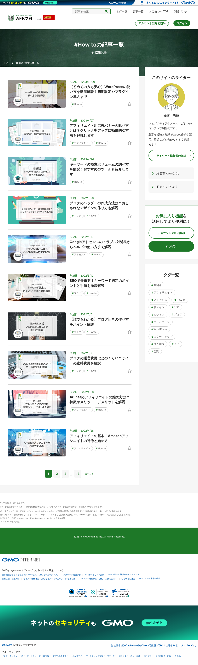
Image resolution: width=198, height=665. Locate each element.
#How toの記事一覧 (27, 62)
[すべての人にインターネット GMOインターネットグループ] (171, 2)
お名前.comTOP (159, 11)
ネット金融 (135, 656)
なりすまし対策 (128, 579)
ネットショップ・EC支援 (38, 656)
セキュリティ (76, 656)
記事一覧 (138, 11)
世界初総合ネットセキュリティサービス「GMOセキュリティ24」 (30, 575)
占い (175, 344)
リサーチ (111, 656)
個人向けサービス (163, 656)
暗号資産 (148, 656)
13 (78, 474)
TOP (6, 62)
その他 (178, 656)
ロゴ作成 (157, 344)
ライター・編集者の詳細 (171, 155)
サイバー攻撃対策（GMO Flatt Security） (99, 579)
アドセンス (79, 254)
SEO (175, 307)
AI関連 (156, 285)
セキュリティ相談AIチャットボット (123, 574)
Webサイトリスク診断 (94, 575)
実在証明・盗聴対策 (10, 579)
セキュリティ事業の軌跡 (149, 578)
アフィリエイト (81, 142)
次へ (87, 473)
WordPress (159, 329)
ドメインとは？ (167, 187)
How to (77, 104)
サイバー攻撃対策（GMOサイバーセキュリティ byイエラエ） (50, 579)
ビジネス (157, 314)
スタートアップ (161, 336)
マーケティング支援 (94, 656)
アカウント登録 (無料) (152, 23)
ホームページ (160, 321)
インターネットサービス (12, 656)
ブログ (76, 215)
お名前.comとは (167, 173)
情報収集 (122, 656)
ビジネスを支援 (60, 656)
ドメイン (157, 307)
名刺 (155, 351)
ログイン (182, 23)
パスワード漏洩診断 (72, 575)
